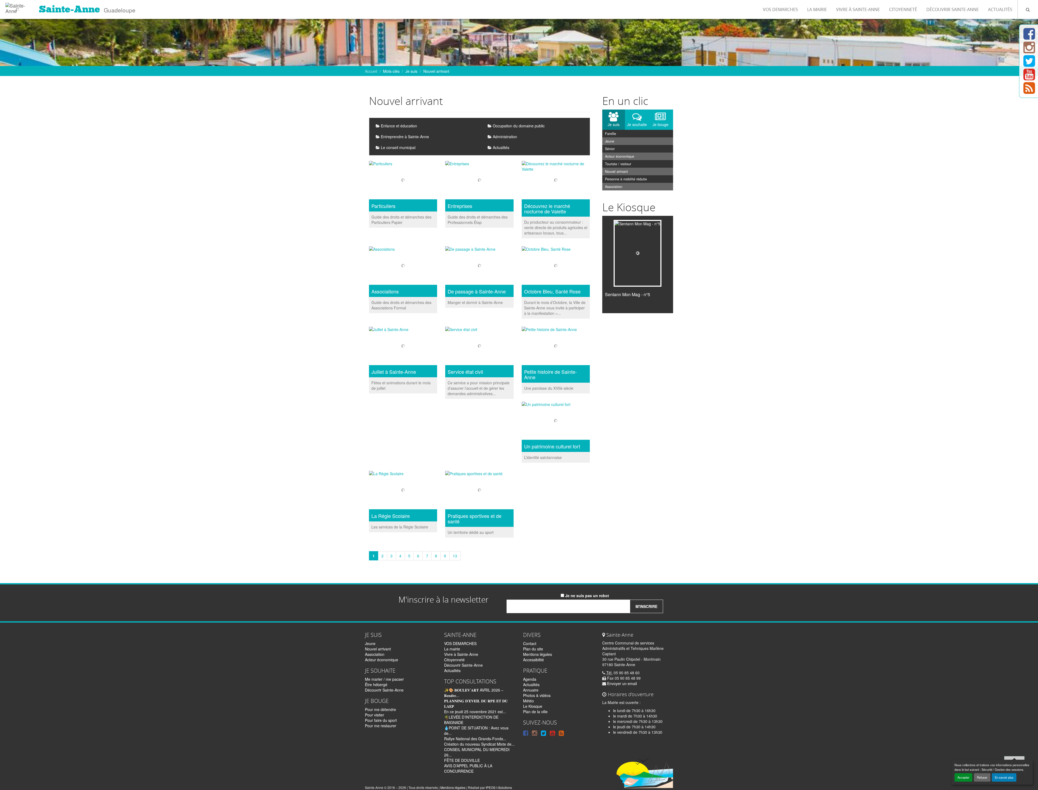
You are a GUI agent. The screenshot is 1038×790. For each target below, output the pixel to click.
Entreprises (460, 206)
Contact (529, 643)
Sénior (610, 148)
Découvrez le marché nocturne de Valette (547, 208)
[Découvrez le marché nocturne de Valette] (556, 181)
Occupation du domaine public (518, 125)
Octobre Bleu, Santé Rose (552, 291)
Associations (385, 291)
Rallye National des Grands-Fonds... (475, 738)
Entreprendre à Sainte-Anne (404, 136)
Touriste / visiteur (618, 163)
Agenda (529, 679)
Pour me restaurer (380, 725)
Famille (610, 133)
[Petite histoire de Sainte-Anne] (556, 346)
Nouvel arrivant (616, 171)
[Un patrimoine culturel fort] (556, 421)
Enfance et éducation (398, 125)
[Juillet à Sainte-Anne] (403, 346)
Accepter (963, 777)
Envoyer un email (621, 683)
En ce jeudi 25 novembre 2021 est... (475, 711)
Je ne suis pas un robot (586, 595)
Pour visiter (374, 715)
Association (613, 186)
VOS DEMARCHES (780, 9)
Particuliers (383, 206)
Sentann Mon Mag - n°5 (627, 294)
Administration (504, 136)
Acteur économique (619, 156)
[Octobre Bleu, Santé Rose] (556, 266)
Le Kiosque (532, 706)
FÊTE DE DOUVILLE (462, 760)
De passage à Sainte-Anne (477, 291)
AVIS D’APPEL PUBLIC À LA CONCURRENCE (468, 768)
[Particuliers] (403, 181)
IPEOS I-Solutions (499, 787)
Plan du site (533, 649)
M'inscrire (646, 606)
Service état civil (465, 372)
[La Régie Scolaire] (403, 491)
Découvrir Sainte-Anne (952, 9)
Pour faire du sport (381, 720)
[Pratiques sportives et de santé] (479, 491)
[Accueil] (17, 7)
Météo (528, 700)
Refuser (982, 777)
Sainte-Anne (69, 9)
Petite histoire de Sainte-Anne (550, 374)
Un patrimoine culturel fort (552, 446)
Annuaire (530, 690)
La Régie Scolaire (390, 516)
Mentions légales (537, 654)
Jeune (609, 141)
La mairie (817, 9)
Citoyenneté (903, 9)
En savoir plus (1004, 777)
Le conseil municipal (397, 147)
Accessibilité (533, 659)
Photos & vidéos (537, 695)
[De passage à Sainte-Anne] (479, 266)
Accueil (371, 71)
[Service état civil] (479, 346)
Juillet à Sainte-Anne (393, 372)
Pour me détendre (380, 709)
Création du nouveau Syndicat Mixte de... (479, 744)
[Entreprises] (479, 181)
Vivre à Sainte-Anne (858, 9)
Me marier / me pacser (384, 679)
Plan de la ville (535, 711)
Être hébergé (376, 684)
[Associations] (403, 266)
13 (455, 555)
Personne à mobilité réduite (626, 179)
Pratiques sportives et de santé (474, 518)
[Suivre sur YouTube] (1029, 77)
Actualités (1000, 9)
